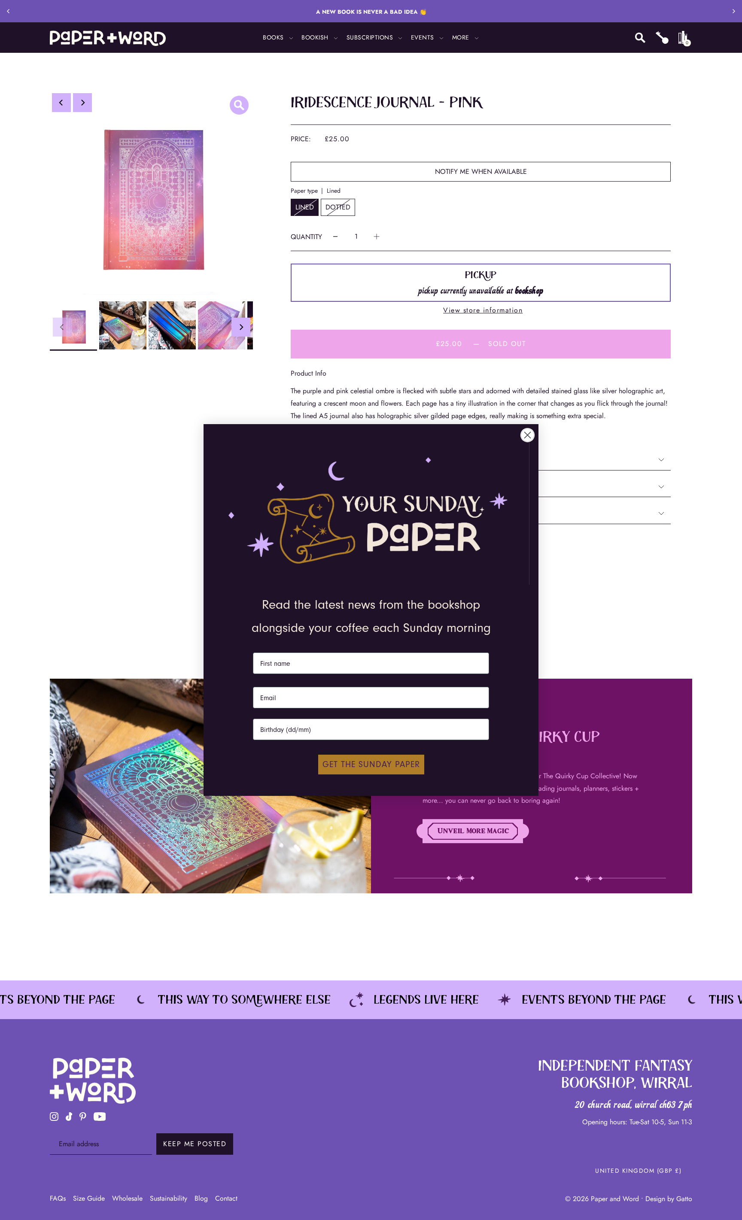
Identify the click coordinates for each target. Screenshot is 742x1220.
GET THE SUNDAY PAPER (371, 764)
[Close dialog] (527, 435)
